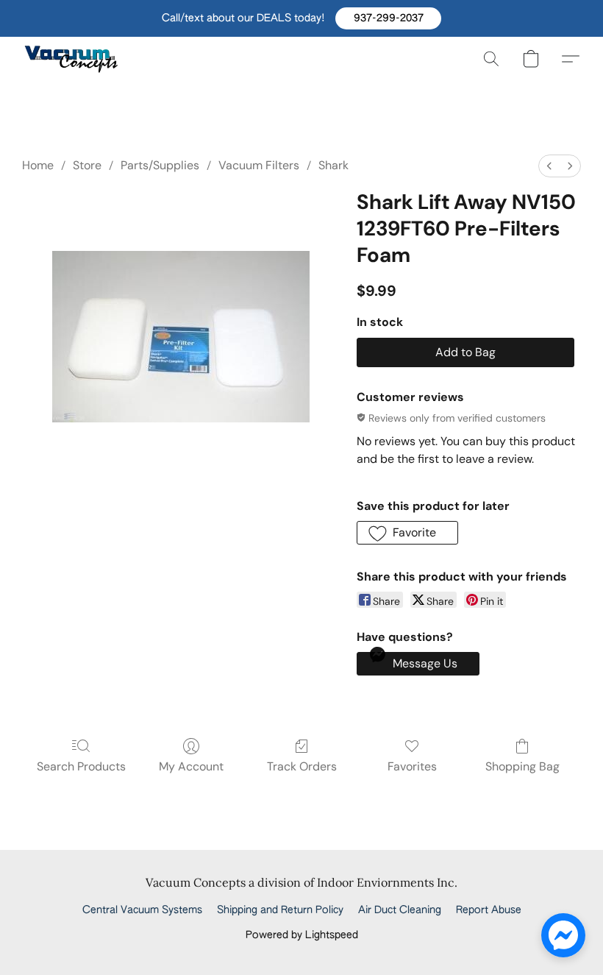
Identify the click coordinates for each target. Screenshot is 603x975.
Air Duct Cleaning (399, 910)
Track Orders (302, 766)
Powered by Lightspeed (302, 935)
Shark (333, 165)
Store (87, 165)
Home (38, 165)
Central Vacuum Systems (142, 910)
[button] (388, 18)
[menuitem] (549, 166)
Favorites (412, 766)
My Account (191, 766)
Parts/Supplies (160, 165)
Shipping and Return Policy (280, 910)
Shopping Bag (522, 766)
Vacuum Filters (258, 165)
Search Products (81, 766)
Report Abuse (488, 910)
